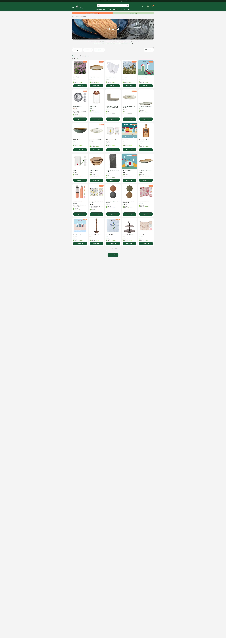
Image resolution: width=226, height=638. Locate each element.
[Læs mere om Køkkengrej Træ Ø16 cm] (96, 161)
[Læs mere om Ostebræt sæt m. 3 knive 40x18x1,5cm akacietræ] (146, 130)
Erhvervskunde (151, 1)
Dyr (125, 9)
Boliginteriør (78, 16)
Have (121, 9)
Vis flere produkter (113, 255)
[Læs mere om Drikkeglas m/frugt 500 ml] (113, 130)
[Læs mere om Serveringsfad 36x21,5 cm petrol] (146, 161)
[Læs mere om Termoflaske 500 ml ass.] (80, 191)
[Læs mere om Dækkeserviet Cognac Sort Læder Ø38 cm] (113, 191)
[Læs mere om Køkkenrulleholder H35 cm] (96, 225)
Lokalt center (87, 50)
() (86, 55)
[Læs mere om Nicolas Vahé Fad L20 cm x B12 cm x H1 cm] (113, 161)
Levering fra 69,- (118, 1)
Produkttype (76, 50)
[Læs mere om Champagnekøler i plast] (113, 67)
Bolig (129, 9)
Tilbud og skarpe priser (101, 9)
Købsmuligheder (98, 50)
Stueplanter (115, 9)
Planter (109, 9)
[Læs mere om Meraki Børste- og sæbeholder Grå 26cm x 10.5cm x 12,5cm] (113, 97)
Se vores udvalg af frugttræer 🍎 (92, 13)
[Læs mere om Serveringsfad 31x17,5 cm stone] (146, 97)
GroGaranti (98, 1)
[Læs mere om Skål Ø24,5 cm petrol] (80, 130)
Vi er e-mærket (128, 1)
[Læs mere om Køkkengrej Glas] (96, 97)
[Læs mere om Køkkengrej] (146, 225)
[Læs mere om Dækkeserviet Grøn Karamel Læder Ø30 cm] (129, 191)
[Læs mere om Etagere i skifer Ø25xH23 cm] (129, 225)
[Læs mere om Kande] (80, 161)
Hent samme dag (107, 1)
